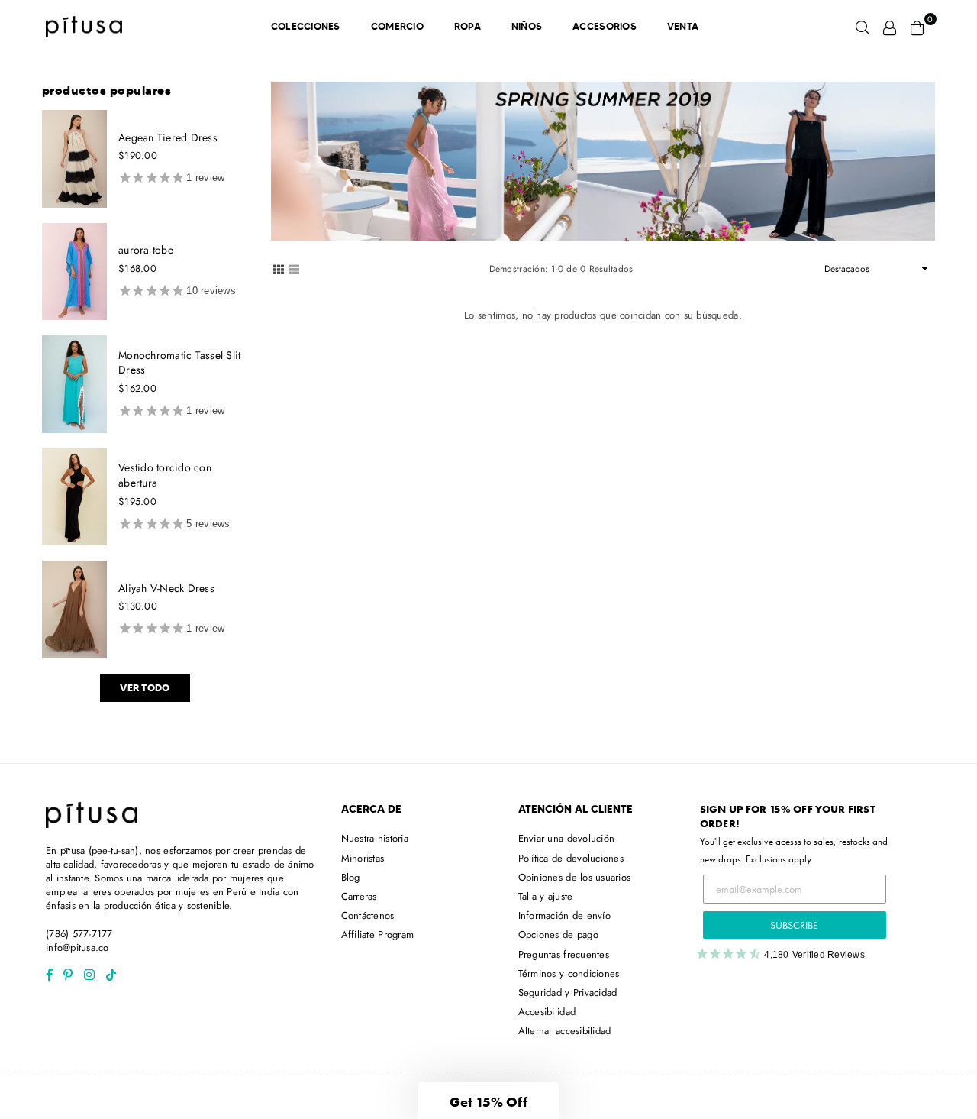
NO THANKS (488, 685)
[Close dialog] (646, 363)
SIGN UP (489, 647)
